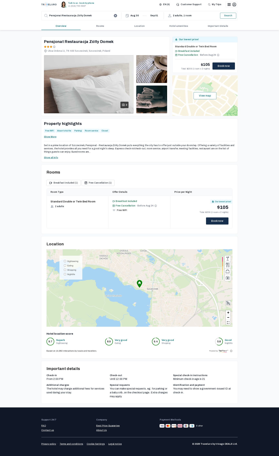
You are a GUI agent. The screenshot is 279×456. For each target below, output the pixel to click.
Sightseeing (72, 261)
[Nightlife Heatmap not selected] (227, 258)
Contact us (47, 430)
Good (228, 340)
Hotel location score (59, 333)
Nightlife (71, 274)
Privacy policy (48, 444)
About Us (101, 430)
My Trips (216, 4)
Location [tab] (139, 26)
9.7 (50, 341)
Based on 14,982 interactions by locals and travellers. (71, 351)
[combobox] (80, 15)
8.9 (109, 341)
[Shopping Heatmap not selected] (227, 271)
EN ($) (166, 4)
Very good (121, 340)
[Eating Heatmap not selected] (227, 265)
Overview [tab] (61, 26)
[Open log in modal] (232, 4)
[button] (77, 4)
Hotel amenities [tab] (178, 26)
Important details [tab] (218, 26)
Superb (60, 340)
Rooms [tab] (100, 26)
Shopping (71, 269)
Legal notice (115, 444)
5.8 (219, 341)
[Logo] (49, 4)
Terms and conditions (71, 444)
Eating (70, 265)
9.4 (156, 341)
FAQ (43, 426)
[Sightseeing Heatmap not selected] (227, 278)
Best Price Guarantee (108, 426)
